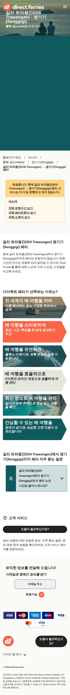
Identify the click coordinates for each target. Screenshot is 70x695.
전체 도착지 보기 (19, 217)
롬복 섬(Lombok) (13, 162)
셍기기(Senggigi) (42, 162)
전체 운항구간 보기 (21, 208)
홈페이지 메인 (12, 157)
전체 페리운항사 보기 (22, 212)
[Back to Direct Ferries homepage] (23, 7)
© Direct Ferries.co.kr (13, 667)
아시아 (32, 157)
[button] (36, 478)
